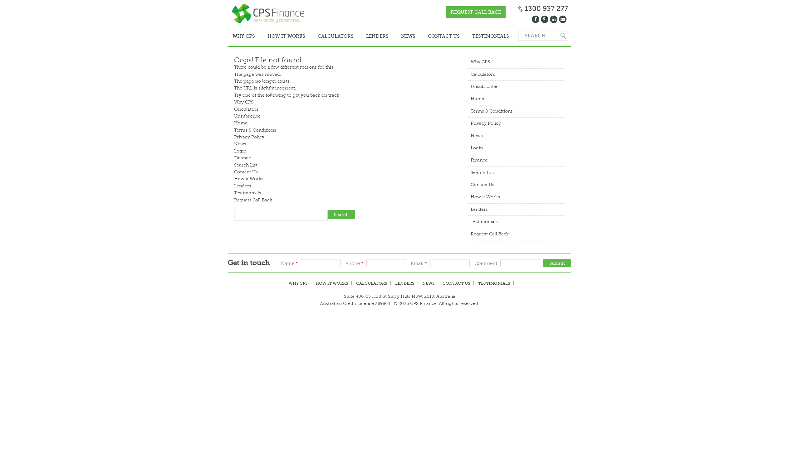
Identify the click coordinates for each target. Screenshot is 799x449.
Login (240, 150)
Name (289, 263)
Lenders (366, 36)
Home (241, 122)
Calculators (328, 36)
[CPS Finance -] (270, 14)
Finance (242, 157)
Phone (354, 263)
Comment (485, 263)
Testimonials (470, 36)
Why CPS (242, 36)
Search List (245, 164)
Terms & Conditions (255, 129)
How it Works (282, 36)
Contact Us (427, 36)
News (394, 36)
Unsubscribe (247, 115)
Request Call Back (476, 12)
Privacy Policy (249, 136)
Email (419, 263)
